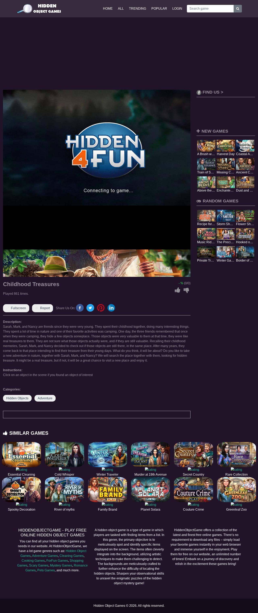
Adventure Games (45, 555)
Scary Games (38, 565)
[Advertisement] (129, 53)
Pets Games (46, 570)
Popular (159, 8)
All (121, 8)
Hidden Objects (17, 398)
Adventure (45, 398)
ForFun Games (57, 560)
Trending (137, 8)
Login (177, 8)
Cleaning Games (71, 555)
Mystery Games (61, 565)
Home (108, 8)
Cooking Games (33, 560)
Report (45, 308)
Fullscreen (18, 308)
